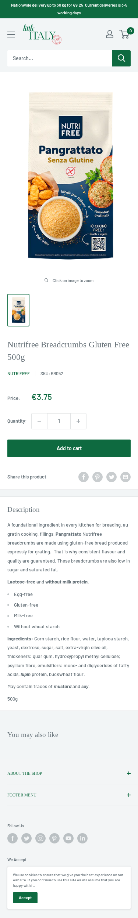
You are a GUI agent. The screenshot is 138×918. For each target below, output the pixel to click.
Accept (25, 897)
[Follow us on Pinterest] (54, 838)
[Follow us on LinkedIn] (82, 838)
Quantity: (17, 421)
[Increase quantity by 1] (78, 421)
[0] (124, 34)
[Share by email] (125, 477)
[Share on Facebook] (83, 477)
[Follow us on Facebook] (12, 838)
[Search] (121, 58)
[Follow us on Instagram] (40, 838)
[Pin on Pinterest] (97, 477)
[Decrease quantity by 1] (39, 421)
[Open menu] (11, 34)
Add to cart (69, 448)
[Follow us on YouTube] (68, 838)
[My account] (109, 34)
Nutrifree (18, 373)
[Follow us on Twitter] (26, 838)
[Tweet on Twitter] (111, 477)
